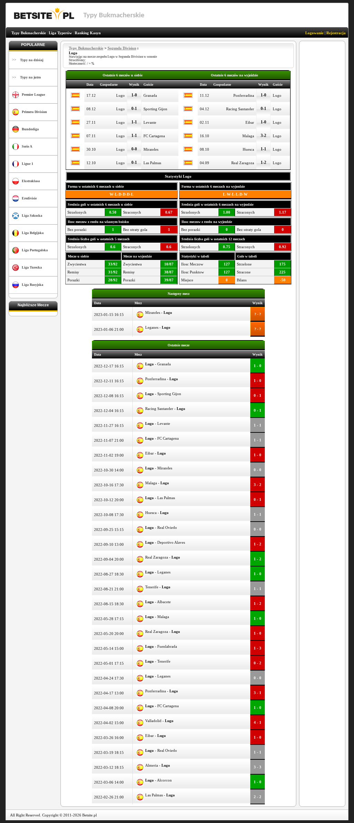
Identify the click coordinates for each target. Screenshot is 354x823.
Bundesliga (30, 129)
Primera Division (34, 112)
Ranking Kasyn (88, 33)
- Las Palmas (160, 498)
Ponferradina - (161, 379)
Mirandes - (158, 312)
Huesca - (157, 513)
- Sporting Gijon (163, 394)
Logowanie (314, 33)
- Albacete (158, 602)
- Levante (157, 423)
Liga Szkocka (32, 215)
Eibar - (155, 453)
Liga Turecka (32, 267)
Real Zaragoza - (162, 557)
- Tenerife (157, 661)
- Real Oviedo (161, 527)
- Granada (158, 364)
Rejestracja (336, 33)
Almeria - (157, 765)
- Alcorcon (158, 780)
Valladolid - (159, 721)
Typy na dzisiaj (31, 60)
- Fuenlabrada (161, 646)
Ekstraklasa (31, 181)
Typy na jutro (30, 77)
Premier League (33, 94)
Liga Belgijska (33, 233)
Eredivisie (29, 198)
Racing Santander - (165, 408)
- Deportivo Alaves (165, 542)
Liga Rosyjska (32, 285)
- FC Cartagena (162, 438)
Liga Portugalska (35, 250)
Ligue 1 (27, 164)
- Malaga (157, 617)
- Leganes (157, 572)
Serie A (27, 146)
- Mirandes (158, 468)
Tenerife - (157, 587)
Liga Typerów (60, 33)
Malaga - (157, 483)
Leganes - (157, 327)
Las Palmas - (160, 795)
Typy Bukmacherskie (28, 33)
